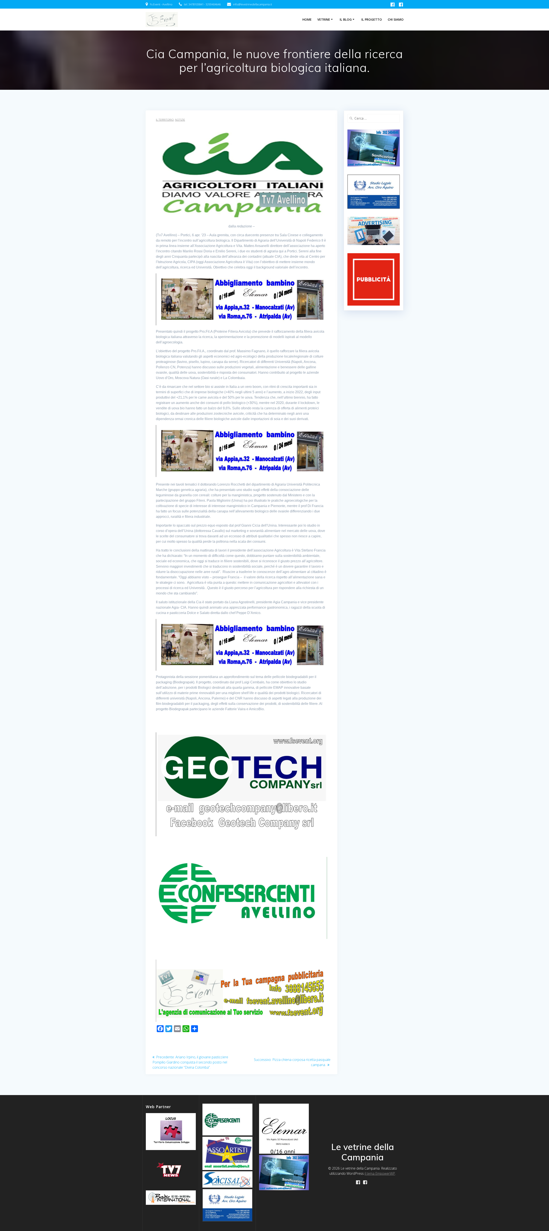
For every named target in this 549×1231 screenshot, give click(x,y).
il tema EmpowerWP (380, 1173)
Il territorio (165, 120)
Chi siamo (396, 19)
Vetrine (323, 19)
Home (307, 19)
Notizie (180, 120)
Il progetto (371, 19)
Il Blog (346, 19)
